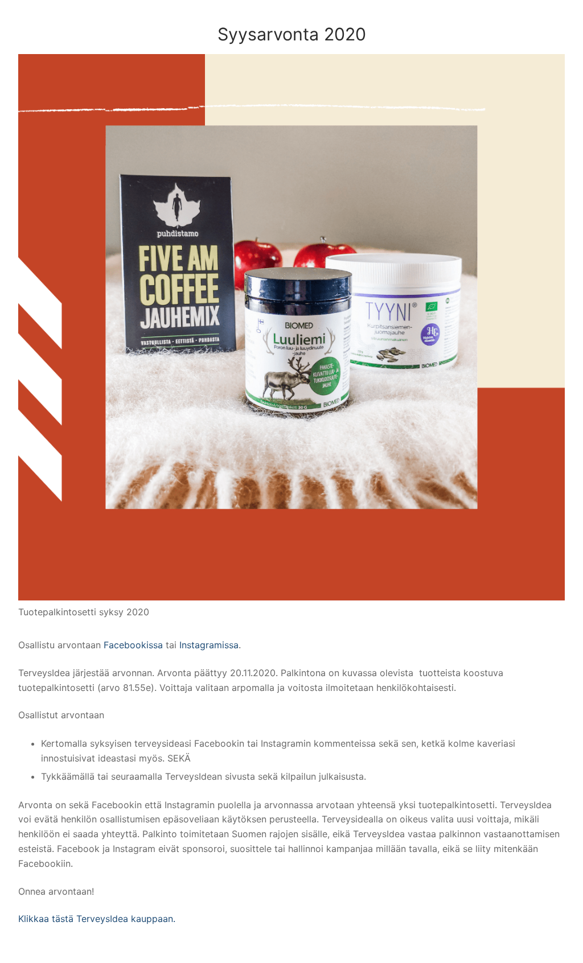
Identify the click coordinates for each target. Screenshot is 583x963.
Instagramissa (209, 645)
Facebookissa (135, 645)
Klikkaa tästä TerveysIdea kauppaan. (96, 918)
